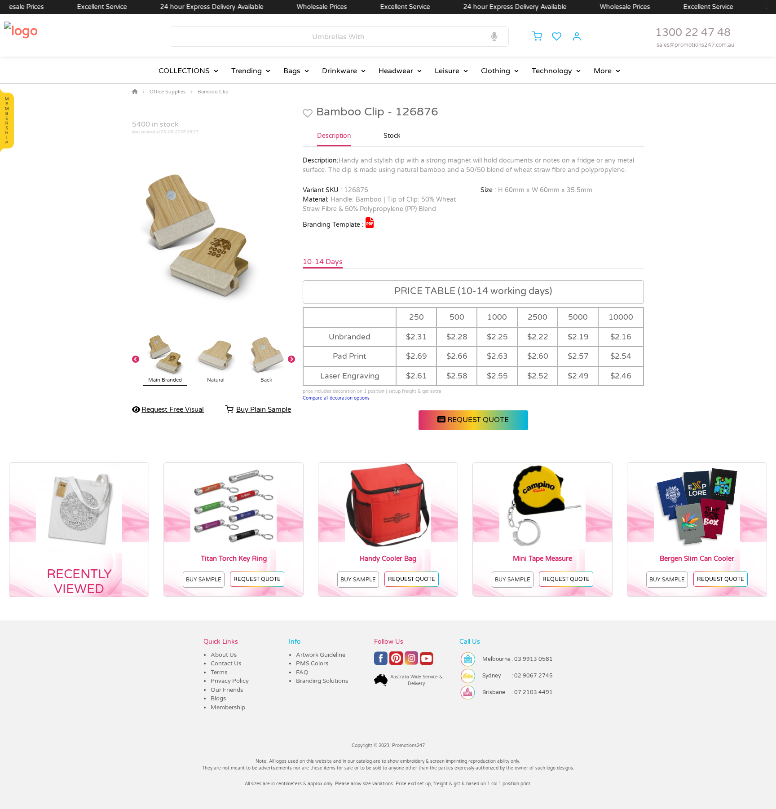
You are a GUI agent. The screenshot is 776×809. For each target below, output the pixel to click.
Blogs (218, 698)
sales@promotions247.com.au (695, 45)
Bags (291, 70)
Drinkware (339, 70)
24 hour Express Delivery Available (192, 7)
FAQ (302, 672)
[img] (370, 222)
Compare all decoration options (336, 398)
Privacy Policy (230, 681)
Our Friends (227, 690)
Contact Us (226, 663)
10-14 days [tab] (323, 261)
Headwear (396, 70)
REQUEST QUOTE (477, 419)
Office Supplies (167, 92)
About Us (224, 655)
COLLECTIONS (184, 70)
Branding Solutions (322, 681)
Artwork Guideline (320, 655)
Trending (246, 70)
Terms (219, 672)
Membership (228, 707)
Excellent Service (82, 7)
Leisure (447, 70)
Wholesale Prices (302, 7)
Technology (552, 70)
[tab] (334, 139)
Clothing (495, 70)
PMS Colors (312, 663)
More (603, 70)
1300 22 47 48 (693, 32)
